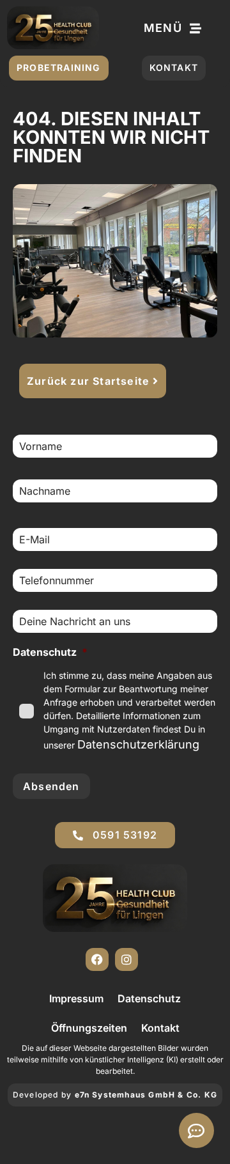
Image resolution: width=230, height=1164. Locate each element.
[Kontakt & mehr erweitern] (196, 1130)
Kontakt (160, 1027)
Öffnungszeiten (89, 1027)
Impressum (76, 998)
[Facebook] (97, 959)
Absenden (51, 786)
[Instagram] (126, 959)
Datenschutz (149, 998)
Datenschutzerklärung (138, 744)
